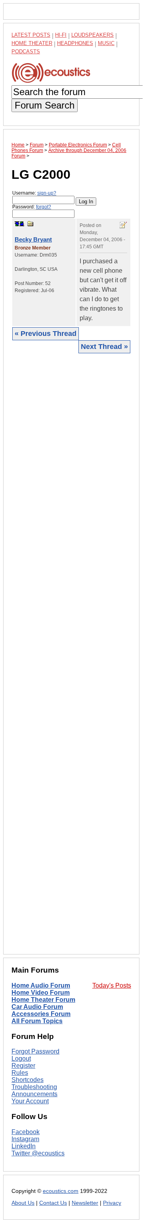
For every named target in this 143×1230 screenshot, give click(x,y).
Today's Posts (111, 985)
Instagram (25, 1139)
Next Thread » (104, 347)
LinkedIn (23, 1146)
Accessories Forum (41, 1014)
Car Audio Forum (37, 1006)
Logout (21, 1058)
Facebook (25, 1132)
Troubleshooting (34, 1087)
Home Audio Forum (40, 985)
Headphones (75, 43)
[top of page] (17, 223)
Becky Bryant (33, 239)
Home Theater (31, 43)
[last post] (21, 223)
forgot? (43, 207)
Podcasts (25, 51)
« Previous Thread (45, 334)
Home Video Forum (40, 992)
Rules (19, 1072)
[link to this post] (30, 223)
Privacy (112, 1203)
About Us (22, 1203)
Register (23, 1065)
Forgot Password (35, 1051)
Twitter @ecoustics (38, 1153)
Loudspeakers (92, 35)
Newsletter (85, 1203)
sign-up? (46, 193)
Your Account (30, 1101)
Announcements (34, 1094)
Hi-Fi (61, 35)
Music (106, 43)
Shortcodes (27, 1079)
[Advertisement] (71, 653)
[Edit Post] (123, 225)
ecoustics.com (60, 1191)
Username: (34, 193)
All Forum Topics (37, 1021)
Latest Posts (30, 35)
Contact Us (53, 1203)
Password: (31, 207)
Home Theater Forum (43, 999)
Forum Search (44, 105)
